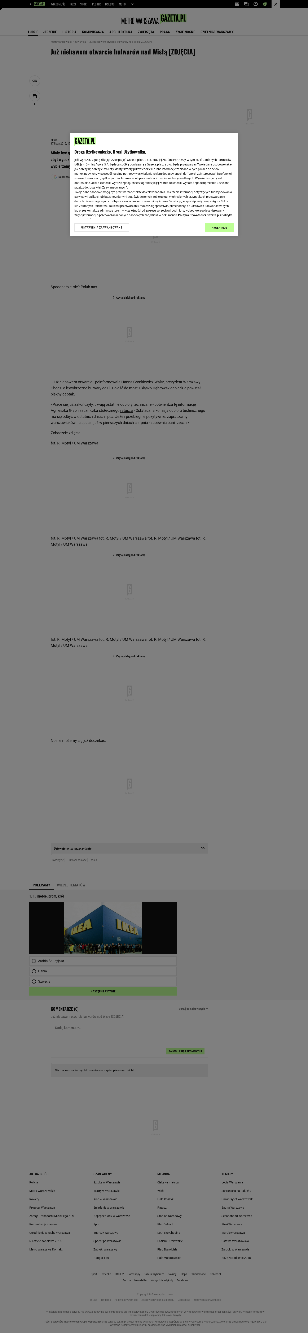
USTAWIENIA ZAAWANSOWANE (101, 227)
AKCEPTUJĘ (219, 227)
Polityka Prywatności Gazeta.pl (199, 215)
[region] (154, 184)
